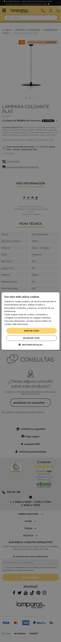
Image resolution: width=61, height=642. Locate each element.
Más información (20, 324)
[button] (30, 344)
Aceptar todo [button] (31, 330)
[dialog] (31, 321)
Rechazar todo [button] (31, 338)
